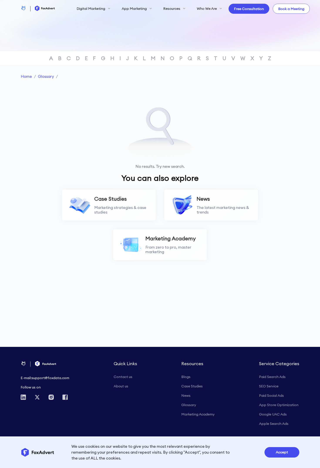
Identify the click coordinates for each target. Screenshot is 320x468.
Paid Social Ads (271, 395)
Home (26, 76)
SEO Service (268, 386)
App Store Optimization (278, 405)
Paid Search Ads (272, 377)
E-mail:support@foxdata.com (45, 378)
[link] (26, 76)
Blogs (185, 377)
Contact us (123, 377)
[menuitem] (93, 8)
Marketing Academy (198, 414)
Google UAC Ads (273, 414)
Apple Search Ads (273, 423)
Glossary (46, 76)
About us (121, 386)
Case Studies (192, 386)
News (185, 395)
